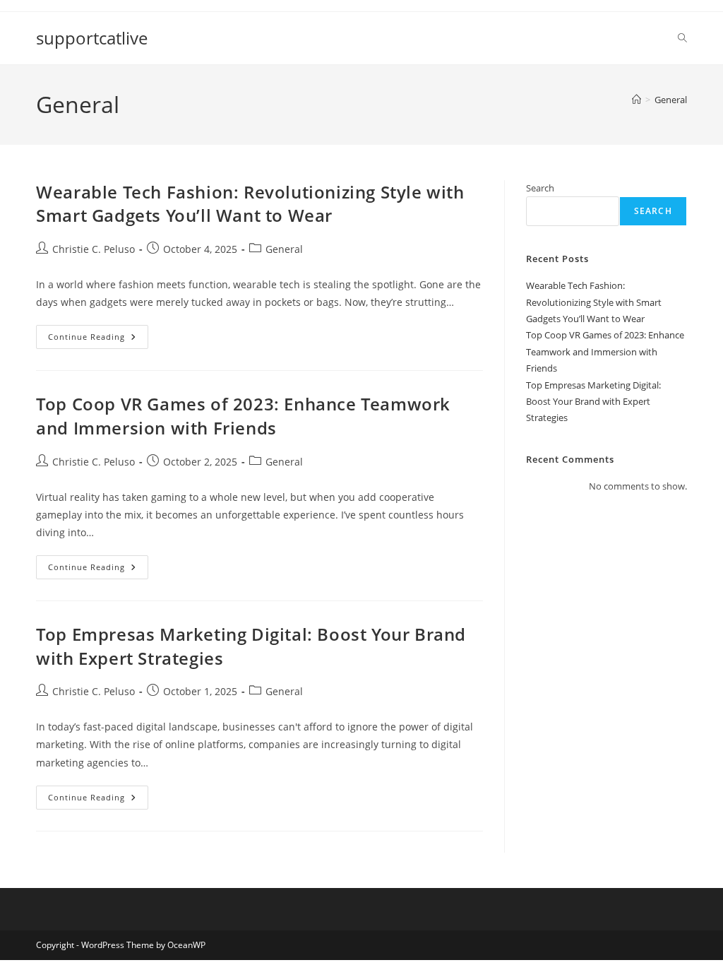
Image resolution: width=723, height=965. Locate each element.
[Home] (636, 99)
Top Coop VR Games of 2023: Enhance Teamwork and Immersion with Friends (243, 415)
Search (540, 188)
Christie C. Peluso (93, 249)
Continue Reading (98, 339)
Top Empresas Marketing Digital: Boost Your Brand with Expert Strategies (593, 402)
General (671, 99)
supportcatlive (92, 37)
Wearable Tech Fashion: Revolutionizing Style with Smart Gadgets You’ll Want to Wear (250, 203)
